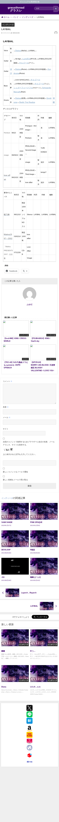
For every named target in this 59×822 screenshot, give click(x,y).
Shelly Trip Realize (27, 102)
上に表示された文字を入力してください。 (20, 454)
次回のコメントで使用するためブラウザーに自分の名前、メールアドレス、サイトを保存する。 (29, 443)
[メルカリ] (29, 755)
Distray (18, 51)
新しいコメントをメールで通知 (15, 472)
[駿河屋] (29, 762)
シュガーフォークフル (23, 88)
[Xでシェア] (29, 708)
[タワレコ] (29, 735)
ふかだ (29, 304)
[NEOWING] (29, 748)
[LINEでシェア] (29, 714)
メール (6, 417)
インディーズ (8, 25)
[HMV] (29, 741)
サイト (5, 429)
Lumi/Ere (26, 59)
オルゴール (24, 63)
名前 (6, 407)
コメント (7, 381)
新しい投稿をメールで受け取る (15, 480)
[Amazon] (29, 728)
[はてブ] (29, 721)
